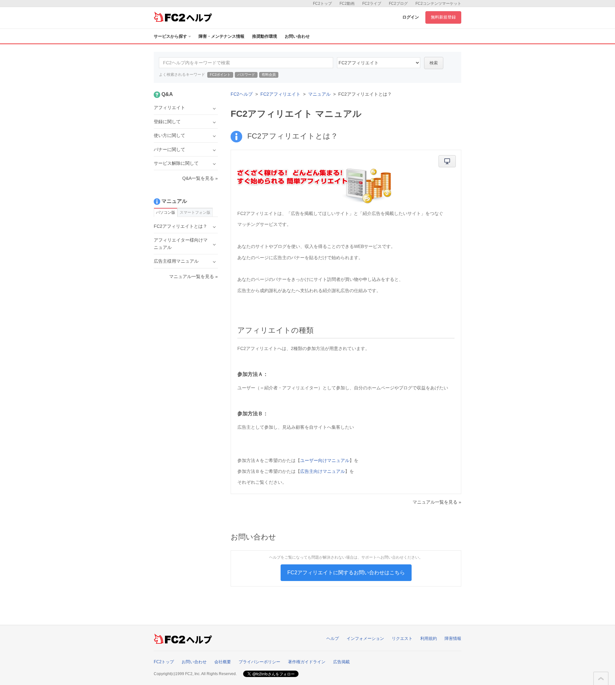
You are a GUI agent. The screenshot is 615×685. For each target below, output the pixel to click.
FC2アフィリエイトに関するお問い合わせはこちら (346, 572)
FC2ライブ (371, 3)
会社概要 (222, 661)
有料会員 (269, 74)
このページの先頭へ (601, 678)
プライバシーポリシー (259, 661)
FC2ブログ (398, 3)
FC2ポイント (220, 74)
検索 (434, 62)
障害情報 (453, 638)
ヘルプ (332, 638)
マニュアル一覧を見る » (437, 502)
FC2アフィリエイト (280, 94)
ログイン (410, 17)
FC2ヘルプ (242, 94)
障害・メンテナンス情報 (221, 36)
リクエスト (402, 638)
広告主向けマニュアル (322, 471)
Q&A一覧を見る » (200, 178)
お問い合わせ (297, 36)
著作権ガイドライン (306, 661)
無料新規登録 (443, 17)
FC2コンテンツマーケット (438, 3)
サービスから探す (170, 36)
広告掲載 (341, 661)
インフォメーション (365, 638)
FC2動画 (347, 3)
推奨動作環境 (264, 36)
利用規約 (428, 638)
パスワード (246, 74)
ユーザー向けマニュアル (324, 460)
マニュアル (319, 94)
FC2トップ (322, 3)
